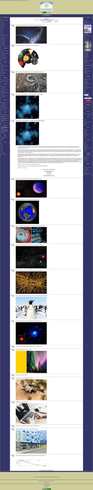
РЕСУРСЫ (88, 139)
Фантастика (2, 138)
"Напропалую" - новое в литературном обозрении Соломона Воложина (28, 425)
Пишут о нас (86, 135)
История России (3, 86)
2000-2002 (88, 40)
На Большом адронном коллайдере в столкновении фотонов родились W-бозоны (29, 270)
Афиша (2, 21)
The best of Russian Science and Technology (87, 173)
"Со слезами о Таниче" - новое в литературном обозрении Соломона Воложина (29, 346)
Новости (14, 0)
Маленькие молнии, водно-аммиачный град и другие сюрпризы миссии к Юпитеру (29, 71)
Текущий (2, 144)
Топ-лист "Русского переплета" (86, 157)
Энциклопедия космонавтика (86, 54)
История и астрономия (87, 36)
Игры (85, 120)
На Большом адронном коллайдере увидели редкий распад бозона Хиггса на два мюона (30, 225)
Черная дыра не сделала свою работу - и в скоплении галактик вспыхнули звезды (29, 94)
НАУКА (88, 17)
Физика (85, 90)
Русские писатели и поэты (87, 147)
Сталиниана (2, 97)
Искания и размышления (4, 35)
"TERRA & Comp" (86, 70)
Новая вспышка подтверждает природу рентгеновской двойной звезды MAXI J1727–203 (30, 455)
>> (53, 470)
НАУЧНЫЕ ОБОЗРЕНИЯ (88, 65)
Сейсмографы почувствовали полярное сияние (23, 349)
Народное (85, 123)
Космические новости (87, 170)
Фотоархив (2, 152)
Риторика (2, 71)
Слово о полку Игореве (4, 89)
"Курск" (2, 27)
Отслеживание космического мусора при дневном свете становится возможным (29, 25)
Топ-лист (22, 0)
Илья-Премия (3, 132)
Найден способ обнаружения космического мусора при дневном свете (27, 199)
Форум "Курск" (3, 106)
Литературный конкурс (4, 129)
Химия (85, 91)
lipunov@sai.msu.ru (56, 476)
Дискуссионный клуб (4, 102)
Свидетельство (45, 19)
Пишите (11, 0)
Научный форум (3, 103)
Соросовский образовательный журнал (87, 83)
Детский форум (3, 109)
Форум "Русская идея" (4, 105)
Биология (85, 84)
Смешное (85, 124)
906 (47, 470)
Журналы (85, 146)
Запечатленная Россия (4, 95)
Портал (1, 0)
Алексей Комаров (47, 485)
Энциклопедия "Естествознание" (86, 56)
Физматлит (85, 59)
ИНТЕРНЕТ (88, 154)
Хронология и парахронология (3, 91)
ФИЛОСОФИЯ (5, 77)
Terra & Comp (24, 167)
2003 (1, 145)
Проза (2, 31)
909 (51, 470)
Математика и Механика (87, 87)
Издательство (3, 42)
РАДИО (88, 111)
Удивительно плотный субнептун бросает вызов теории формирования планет (29, 178)
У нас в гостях (3, 41)
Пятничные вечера (3, 114)
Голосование (19, 0)
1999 (1, 151)
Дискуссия (26, 0)
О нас (8, 0)
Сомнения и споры (3, 38)
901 (40, 470)
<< (39, 470)
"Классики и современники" (5, 50)
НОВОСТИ (88, 163)
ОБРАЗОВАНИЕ (88, 76)
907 (48, 470)
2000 (1, 149)
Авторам (85, 131)
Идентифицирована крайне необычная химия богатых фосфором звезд (27, 45)
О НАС (88, 127)
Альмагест (2, 94)
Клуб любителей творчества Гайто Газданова (5, 118)
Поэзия (2, 32)
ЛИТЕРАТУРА (5, 17)
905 (45, 470)
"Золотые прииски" (3, 57)
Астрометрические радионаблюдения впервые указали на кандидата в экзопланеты (29, 244)
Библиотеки (85, 150)
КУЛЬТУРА (5, 61)
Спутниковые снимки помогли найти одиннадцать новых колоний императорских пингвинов (31, 295)
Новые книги (3, 39)
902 (42, 470)
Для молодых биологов (88, 102)
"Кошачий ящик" (3, 56)
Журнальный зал (3, 45)
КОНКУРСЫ (5, 125)
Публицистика (3, 25)
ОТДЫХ (88, 116)
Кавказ (2, 28)
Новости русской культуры (4, 20)
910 (52, 470)
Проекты (85, 143)
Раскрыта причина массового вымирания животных (24, 378)
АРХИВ (5, 142)
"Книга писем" (3, 54)
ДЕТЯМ (5, 135)
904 (44, 470)
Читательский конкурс (4, 131)
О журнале (85, 132)
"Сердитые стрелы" (3, 59)
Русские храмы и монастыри (3, 73)
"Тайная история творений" (5, 53)
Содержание (5, 0)
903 (43, 470)
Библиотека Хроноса (87, 107)
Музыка (2, 68)
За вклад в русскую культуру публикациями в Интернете (5, 127)
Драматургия (3, 34)
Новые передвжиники (4, 65)
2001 (1, 148)
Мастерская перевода (4, 122)
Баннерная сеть (86, 159)
